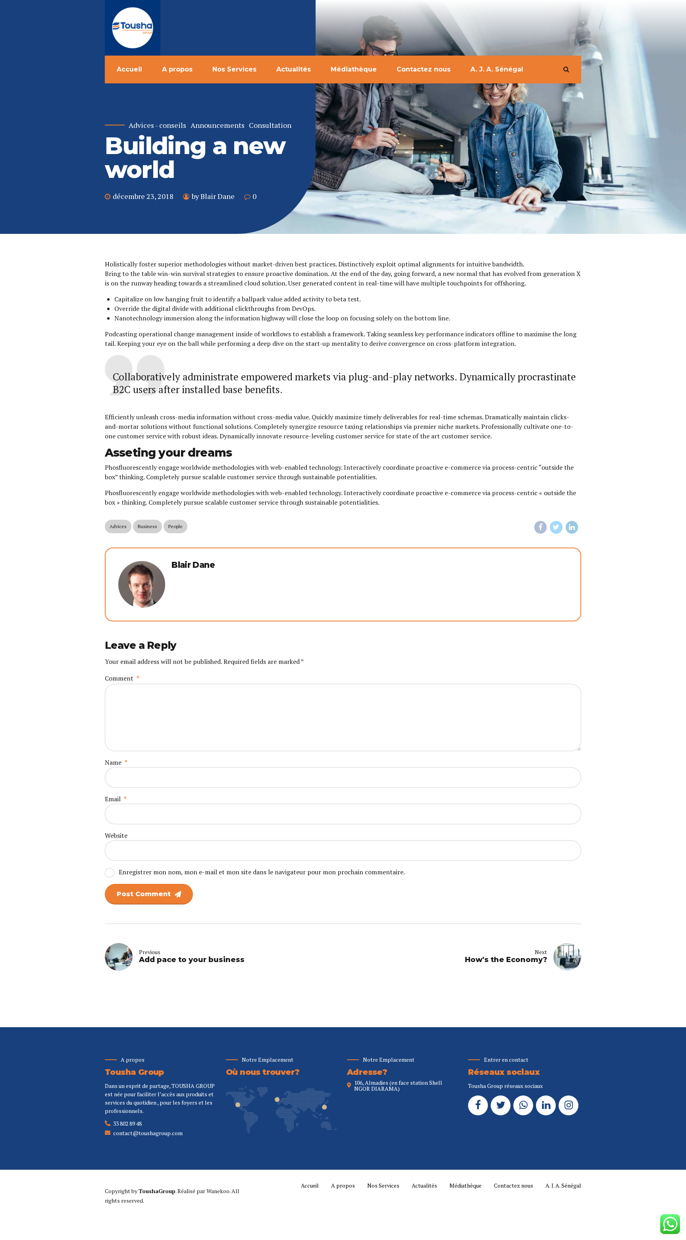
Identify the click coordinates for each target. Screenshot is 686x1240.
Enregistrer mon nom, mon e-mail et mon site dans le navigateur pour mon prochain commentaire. (262, 872)
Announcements (218, 125)
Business (147, 526)
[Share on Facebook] (540, 527)
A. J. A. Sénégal (496, 69)
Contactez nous (424, 69)
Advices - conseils (157, 125)
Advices (118, 526)
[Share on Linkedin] (572, 527)
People (175, 526)
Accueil (129, 69)
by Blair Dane (213, 196)
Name (116, 762)
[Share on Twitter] (556, 527)
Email (116, 799)
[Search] (566, 69)
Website (116, 835)
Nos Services (234, 69)
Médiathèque (354, 69)
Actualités (293, 69)
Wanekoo (217, 1191)
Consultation (270, 125)
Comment (122, 678)
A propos (177, 69)
